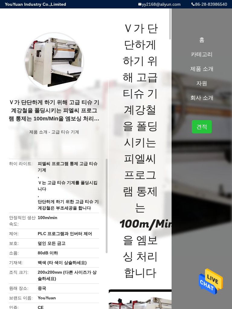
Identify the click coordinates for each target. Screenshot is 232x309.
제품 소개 (38, 131)
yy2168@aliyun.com (161, 4)
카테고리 (202, 54)
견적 (201, 127)
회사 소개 (202, 98)
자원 (201, 83)
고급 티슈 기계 (65, 131)
